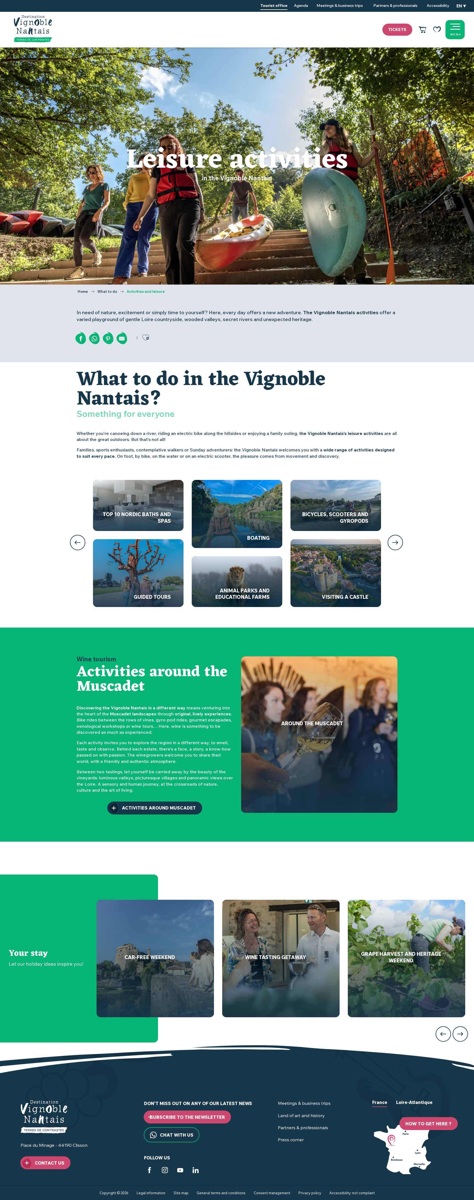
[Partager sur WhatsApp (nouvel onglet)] (94, 338)
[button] (461, 6)
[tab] (380, 1106)
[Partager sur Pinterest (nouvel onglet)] (108, 338)
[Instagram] (164, 1171)
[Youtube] (180, 1171)
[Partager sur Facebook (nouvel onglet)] (80, 338)
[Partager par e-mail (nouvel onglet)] (122, 338)
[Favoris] (437, 30)
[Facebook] (149, 1171)
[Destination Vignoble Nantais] (33, 29)
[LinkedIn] (195, 1171)
